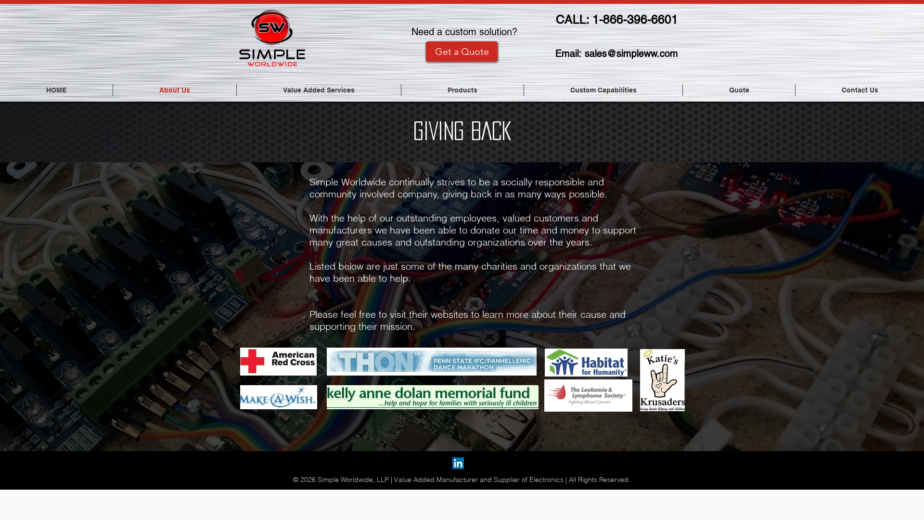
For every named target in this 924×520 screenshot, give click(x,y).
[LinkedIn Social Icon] (458, 463)
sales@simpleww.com (631, 53)
